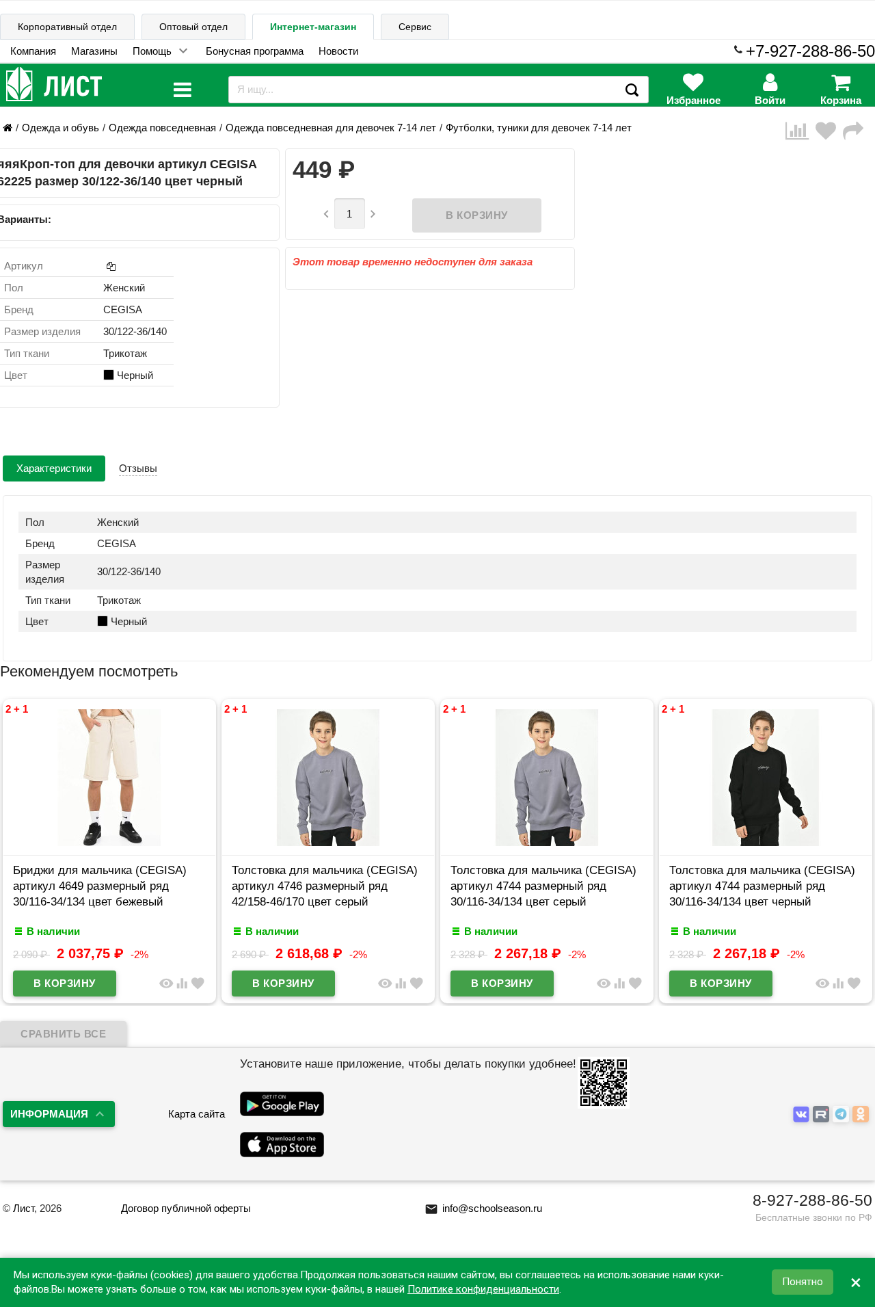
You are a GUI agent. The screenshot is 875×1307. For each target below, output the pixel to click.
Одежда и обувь (60, 127)
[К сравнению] (800, 131)
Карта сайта (196, 1114)
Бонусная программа (255, 51)
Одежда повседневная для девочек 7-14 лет (331, 127)
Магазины (94, 51)
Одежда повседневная (162, 127)
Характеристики (54, 468)
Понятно (802, 1282)
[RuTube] (823, 1114)
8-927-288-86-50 (812, 1200)
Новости (338, 51)
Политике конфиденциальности (483, 1289)
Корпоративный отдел (67, 26)
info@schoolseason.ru (483, 1208)
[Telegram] (842, 1114)
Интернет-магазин (313, 26)
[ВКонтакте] (803, 1114)
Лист (23, 1208)
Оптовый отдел (193, 26)
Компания (33, 51)
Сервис (415, 26)
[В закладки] (829, 131)
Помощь (152, 51)
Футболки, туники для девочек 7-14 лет (539, 127)
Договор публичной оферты (186, 1208)
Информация (49, 1114)
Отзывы (138, 468)
